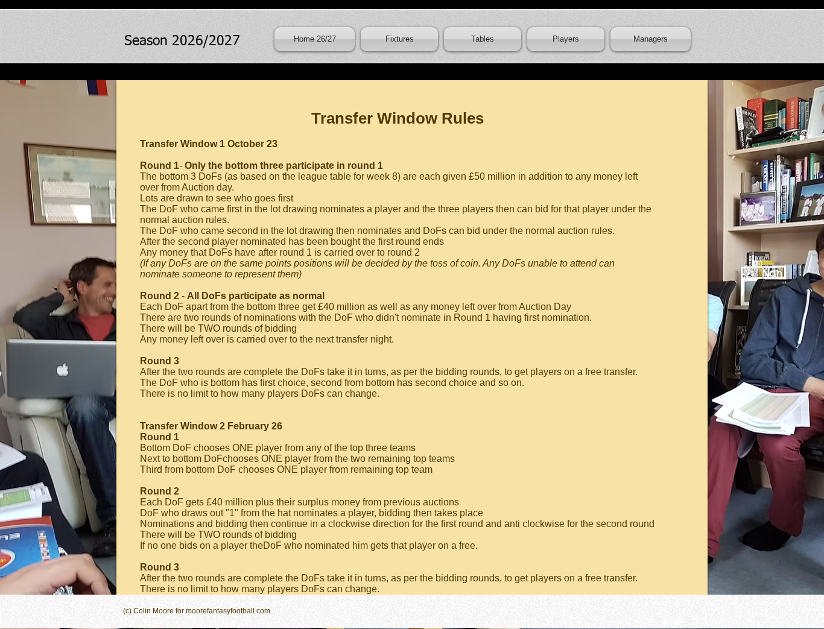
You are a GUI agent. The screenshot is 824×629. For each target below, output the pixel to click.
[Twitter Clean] (677, 622)
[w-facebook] (664, 622)
